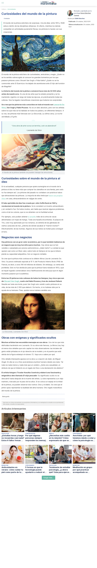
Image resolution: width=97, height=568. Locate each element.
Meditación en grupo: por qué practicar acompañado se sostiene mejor (83, 469)
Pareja (51, 433)
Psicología (5, 433)
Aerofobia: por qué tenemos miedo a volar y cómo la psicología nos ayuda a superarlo (84, 438)
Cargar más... (48, 478)
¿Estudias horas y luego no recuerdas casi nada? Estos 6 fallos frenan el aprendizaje (13, 438)
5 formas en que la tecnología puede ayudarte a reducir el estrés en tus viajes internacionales (35, 469)
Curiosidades (12, 9)
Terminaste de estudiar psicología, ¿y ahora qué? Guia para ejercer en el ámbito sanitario (59, 469)
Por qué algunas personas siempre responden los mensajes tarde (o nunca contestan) (36, 438)
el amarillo (32, 217)
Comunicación (30, 433)
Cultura (4, 9)
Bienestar (5, 465)
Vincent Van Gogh (11, 281)
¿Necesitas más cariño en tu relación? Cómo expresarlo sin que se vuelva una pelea (59, 438)
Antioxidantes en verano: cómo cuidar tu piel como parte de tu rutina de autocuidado (12, 469)
